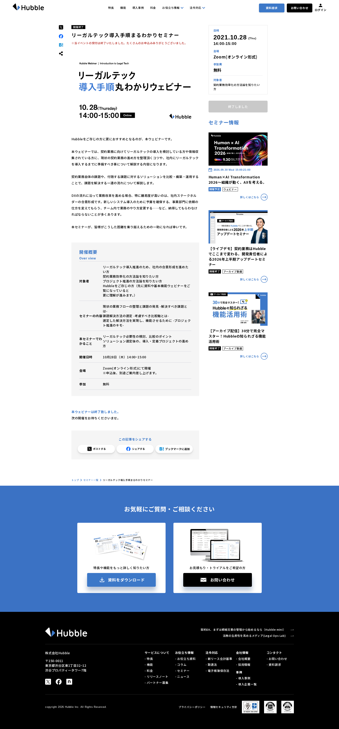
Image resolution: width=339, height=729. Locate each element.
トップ (75, 480)
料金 (153, 8)
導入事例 (138, 8)
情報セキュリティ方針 (223, 707)
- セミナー (182, 671)
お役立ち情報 (171, 8)
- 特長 (149, 659)
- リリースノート (156, 676)
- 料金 (149, 671)
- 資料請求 (274, 664)
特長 (111, 8)
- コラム (181, 664)
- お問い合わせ (277, 659)
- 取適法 (211, 664)
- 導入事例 (243, 678)
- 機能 (149, 664)
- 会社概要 (243, 659)
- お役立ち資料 (185, 659)
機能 (123, 8)
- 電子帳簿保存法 (217, 671)
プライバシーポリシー (192, 707)
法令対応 (195, 8)
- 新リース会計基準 (219, 659)
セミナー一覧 (90, 480)
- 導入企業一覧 (246, 684)
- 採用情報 (243, 664)
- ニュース (182, 676)
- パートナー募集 (156, 683)
